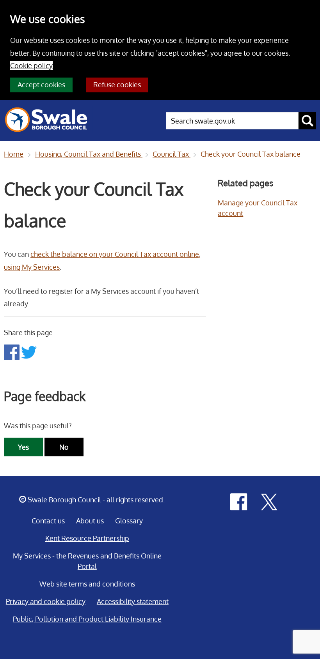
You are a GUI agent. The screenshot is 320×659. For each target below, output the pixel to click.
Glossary (129, 520)
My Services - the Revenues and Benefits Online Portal (87, 561)
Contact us (48, 520)
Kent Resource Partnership (87, 538)
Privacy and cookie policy (45, 601)
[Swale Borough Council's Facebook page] (238, 501)
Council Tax (171, 154)
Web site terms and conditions (87, 583)
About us (90, 520)
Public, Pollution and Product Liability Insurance (87, 619)
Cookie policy (31, 65)
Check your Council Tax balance (250, 154)
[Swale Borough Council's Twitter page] (269, 501)
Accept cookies (41, 84)
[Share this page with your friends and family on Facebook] (12, 351)
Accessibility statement (133, 601)
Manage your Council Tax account (257, 207)
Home (13, 154)
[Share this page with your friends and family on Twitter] (29, 351)
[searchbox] (232, 120)
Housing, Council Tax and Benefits (88, 154)
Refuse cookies (117, 84)
